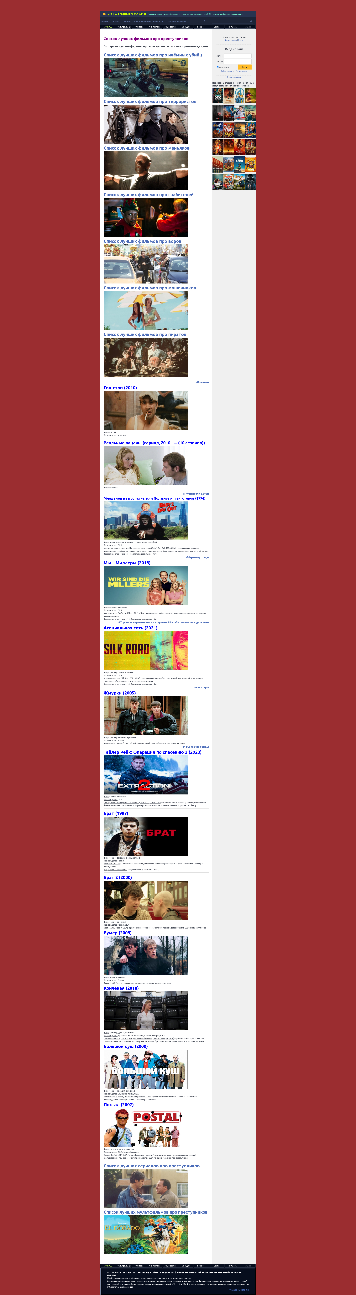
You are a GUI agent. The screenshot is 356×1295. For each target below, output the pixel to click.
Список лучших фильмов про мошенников (150, 287)
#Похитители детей (196, 493)
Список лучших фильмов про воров (142, 241)
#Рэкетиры (201, 687)
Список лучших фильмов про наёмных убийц (153, 54)
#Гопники (202, 382)
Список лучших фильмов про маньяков (147, 147)
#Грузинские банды (196, 746)
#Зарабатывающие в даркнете (188, 622)
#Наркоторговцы (197, 557)
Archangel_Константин (239, 1290)
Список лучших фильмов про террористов (150, 101)
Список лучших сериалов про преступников (152, 1165)
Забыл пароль (227, 71)
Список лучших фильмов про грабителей (149, 194)
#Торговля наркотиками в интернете (142, 622)
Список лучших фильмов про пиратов (145, 334)
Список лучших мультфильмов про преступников (156, 1212)
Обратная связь (234, 77)
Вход (240, 40)
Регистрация (231, 40)
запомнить (224, 67)
